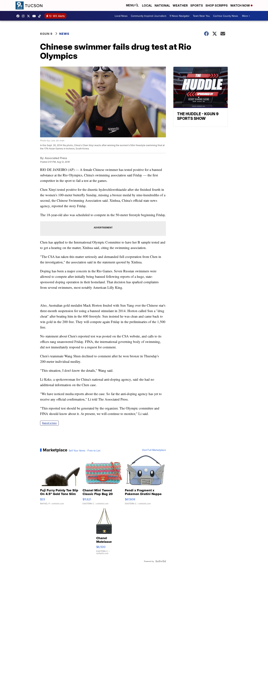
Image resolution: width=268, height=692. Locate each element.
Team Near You (201, 16)
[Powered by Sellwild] (160, 561)
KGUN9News (18, 16)
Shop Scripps (216, 5)
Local (147, 5)
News (64, 34)
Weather (180, 5)
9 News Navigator (180, 16)
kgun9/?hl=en (24, 16)
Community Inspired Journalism (148, 16)
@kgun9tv (40, 16)
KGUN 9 (46, 34)
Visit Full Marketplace (154, 450)
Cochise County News (225, 16)
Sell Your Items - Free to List (84, 450)
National (162, 5)
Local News (121, 16)
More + (246, 16)
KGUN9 (29, 16)
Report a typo (49, 423)
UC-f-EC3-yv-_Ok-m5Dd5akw (35, 16)
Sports (196, 5)
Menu (130, 5)
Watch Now (240, 5)
